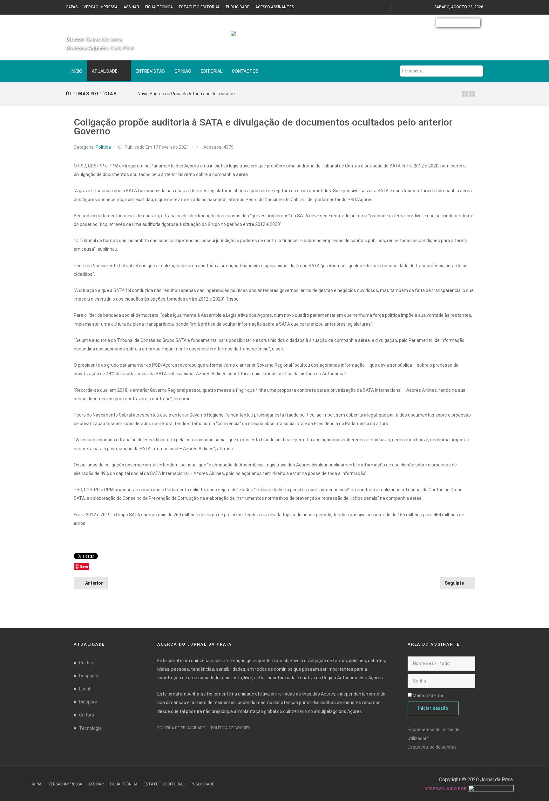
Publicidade (237, 7)
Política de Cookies (230, 728)
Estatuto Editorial (199, 7)
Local (84, 688)
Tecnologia (90, 728)
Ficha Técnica (159, 7)
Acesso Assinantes (274, 7)
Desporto (88, 675)
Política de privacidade (181, 728)
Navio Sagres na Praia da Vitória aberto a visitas (186, 93)
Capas (72, 7)
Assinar (131, 7)
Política (103, 147)
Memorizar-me (428, 695)
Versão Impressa (101, 7)
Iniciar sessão (433, 708)
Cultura (86, 714)
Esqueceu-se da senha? (432, 747)
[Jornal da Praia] (274, 37)
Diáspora (88, 701)
